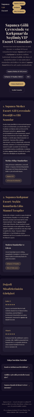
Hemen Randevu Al (17, 84)
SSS (28, 77)
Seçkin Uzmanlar (17, 90)
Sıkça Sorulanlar (19, 11)
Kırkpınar (17, 7)
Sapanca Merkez (19, 3)
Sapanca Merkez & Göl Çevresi (17, 71)
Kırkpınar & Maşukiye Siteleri (14, 77)
